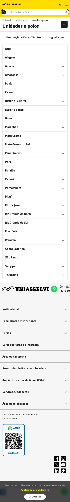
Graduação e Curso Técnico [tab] (23, 37)
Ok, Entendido (35, 497)
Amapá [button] (35, 66)
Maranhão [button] (35, 127)
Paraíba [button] (35, 171)
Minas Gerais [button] (35, 153)
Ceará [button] (35, 93)
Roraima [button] (35, 240)
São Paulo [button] (35, 258)
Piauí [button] (35, 197)
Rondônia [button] (35, 232)
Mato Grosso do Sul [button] (35, 145)
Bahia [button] (35, 84)
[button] (35, 309)
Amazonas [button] (35, 75)
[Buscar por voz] (66, 12)
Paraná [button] (35, 180)
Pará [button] (35, 162)
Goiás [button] (35, 119)
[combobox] (35, 12)
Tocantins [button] (35, 275)
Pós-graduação (55, 37)
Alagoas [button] (35, 58)
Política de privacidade (34, 490)
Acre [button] (35, 49)
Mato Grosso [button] (35, 136)
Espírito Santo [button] (35, 110)
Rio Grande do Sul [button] (35, 223)
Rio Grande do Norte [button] (35, 214)
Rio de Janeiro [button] (35, 206)
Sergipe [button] (35, 266)
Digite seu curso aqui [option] (19, 12)
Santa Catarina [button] (35, 249)
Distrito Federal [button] (35, 101)
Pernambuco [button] (35, 188)
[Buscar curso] (3, 12)
